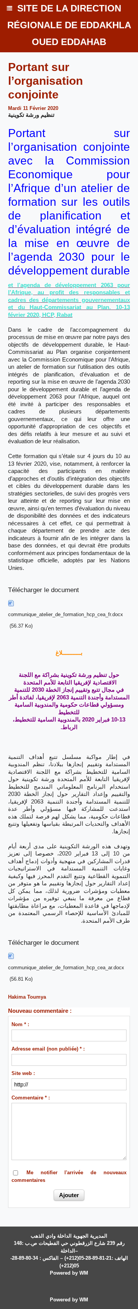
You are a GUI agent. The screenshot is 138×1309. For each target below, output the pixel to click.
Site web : (23, 1073)
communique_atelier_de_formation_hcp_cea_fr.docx (65, 614)
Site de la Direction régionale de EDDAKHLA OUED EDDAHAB (69, 25)
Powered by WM (69, 1273)
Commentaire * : (31, 1098)
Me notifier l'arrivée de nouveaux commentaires (69, 1176)
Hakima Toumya (27, 997)
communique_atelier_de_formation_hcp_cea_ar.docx (66, 967)
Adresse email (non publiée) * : (48, 1049)
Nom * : (20, 1024)
